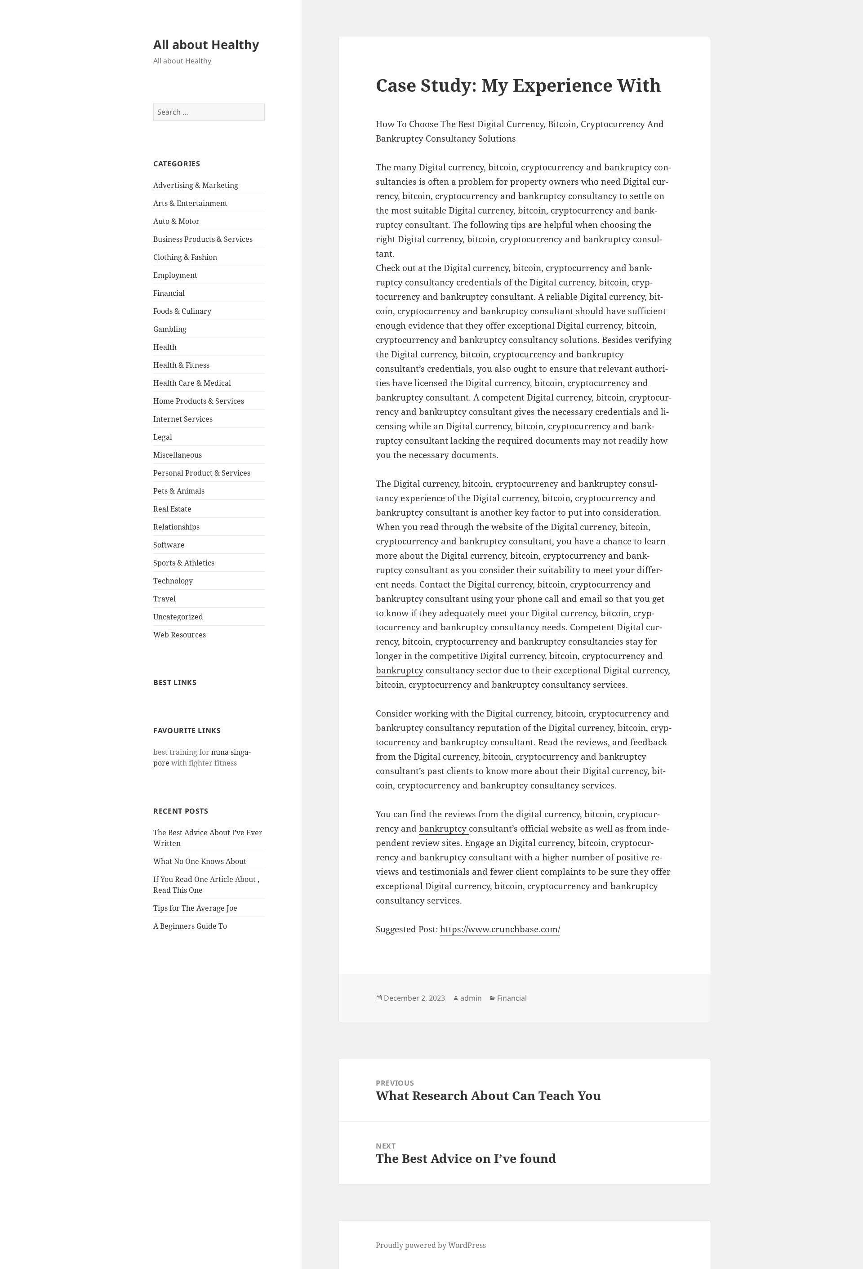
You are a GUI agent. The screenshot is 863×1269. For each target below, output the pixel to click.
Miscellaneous (177, 455)
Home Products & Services (198, 401)
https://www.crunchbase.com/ (500, 929)
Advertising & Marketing (195, 185)
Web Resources (179, 635)
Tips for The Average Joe (195, 908)
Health (165, 347)
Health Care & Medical (192, 383)
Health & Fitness (181, 365)
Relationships (176, 527)
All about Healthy (206, 44)
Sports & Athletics (183, 563)
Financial (169, 293)
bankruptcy (399, 670)
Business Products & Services (203, 239)
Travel (164, 599)
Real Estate (172, 509)
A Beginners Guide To (190, 926)
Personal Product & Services (201, 473)
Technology (173, 581)
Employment (175, 275)
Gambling (170, 329)
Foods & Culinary (182, 311)
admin (471, 998)
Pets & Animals (179, 491)
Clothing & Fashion (185, 257)
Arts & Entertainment (190, 203)
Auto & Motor (176, 221)
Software (169, 545)
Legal (162, 437)
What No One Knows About (199, 861)
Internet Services (183, 419)
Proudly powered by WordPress (431, 1245)
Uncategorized (178, 617)
